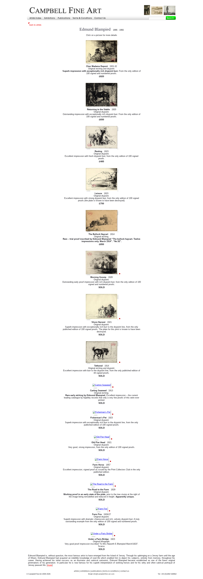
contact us (124, 571)
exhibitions (85, 571)
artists (76, 571)
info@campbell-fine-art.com (103, 574)
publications (96, 571)
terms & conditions (111, 571)
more (49, 565)
